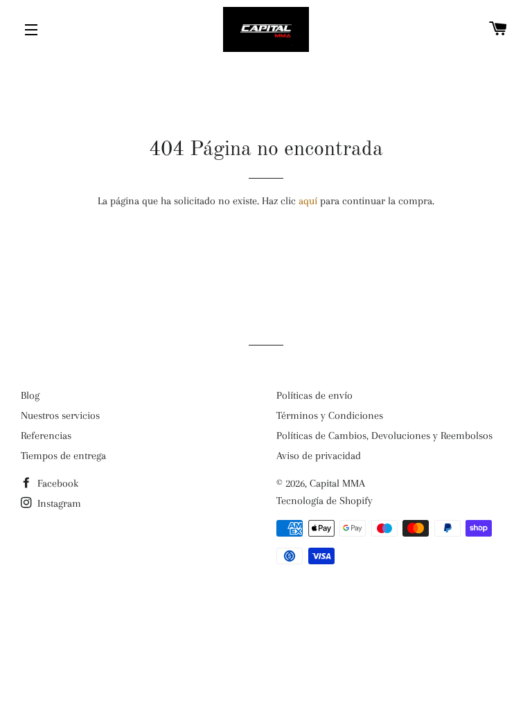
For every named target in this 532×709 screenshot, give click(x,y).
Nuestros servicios (60, 415)
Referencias (46, 435)
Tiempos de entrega (63, 455)
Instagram (58, 503)
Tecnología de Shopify (324, 500)
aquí (308, 201)
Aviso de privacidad (318, 455)
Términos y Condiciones (329, 415)
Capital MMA (337, 483)
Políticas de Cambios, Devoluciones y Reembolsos (384, 435)
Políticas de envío (314, 395)
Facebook (56, 483)
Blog (30, 395)
